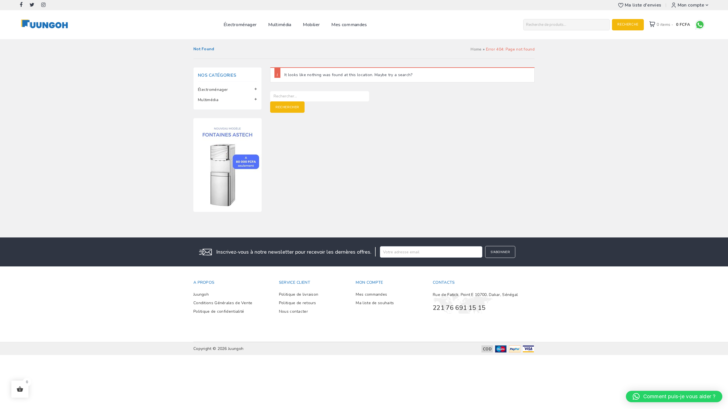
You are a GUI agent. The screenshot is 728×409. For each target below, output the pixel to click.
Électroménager (240, 25)
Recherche (627, 24)
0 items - (673, 24)
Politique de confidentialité (218, 311)
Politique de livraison (298, 294)
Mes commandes (349, 25)
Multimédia (279, 25)
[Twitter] (35, 5)
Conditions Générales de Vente (223, 303)
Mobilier (311, 25)
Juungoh (201, 294)
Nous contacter (293, 311)
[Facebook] (24, 5)
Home (476, 49)
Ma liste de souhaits (375, 303)
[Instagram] (46, 5)
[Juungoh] (46, 24)
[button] (674, 396)
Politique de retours (297, 303)
